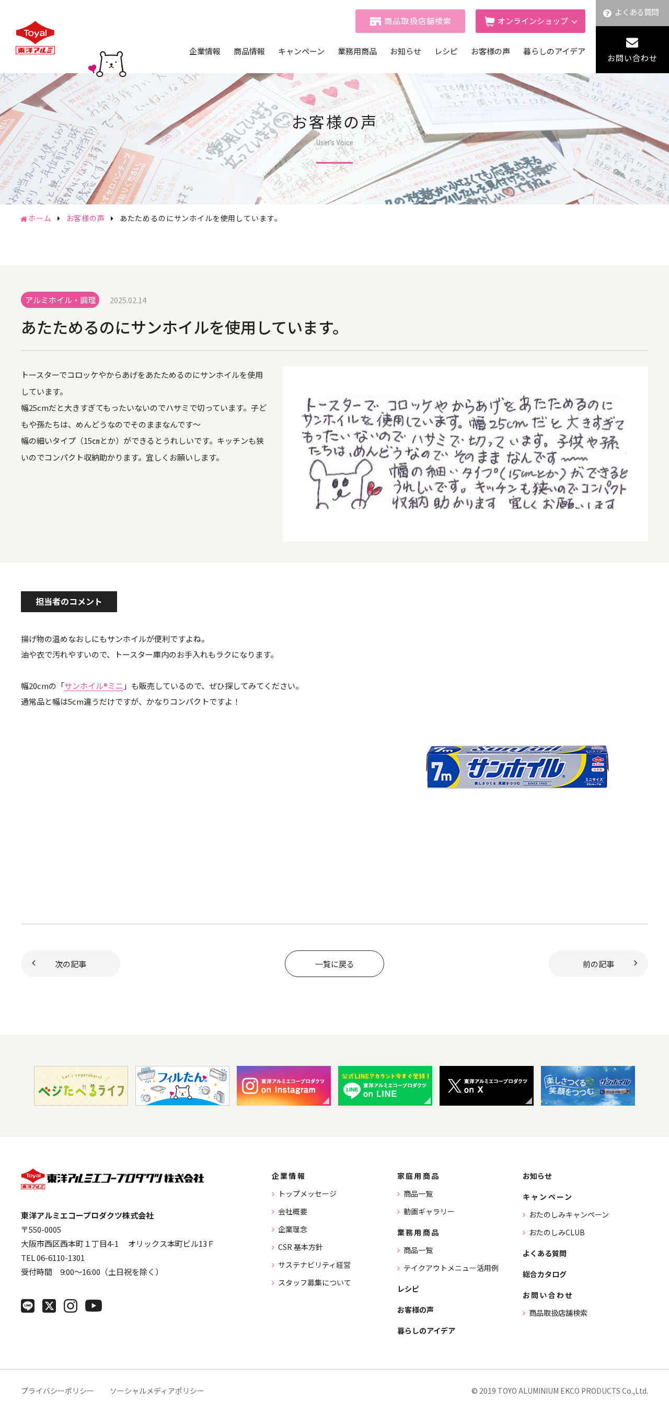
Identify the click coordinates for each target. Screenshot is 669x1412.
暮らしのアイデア (554, 50)
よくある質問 (637, 11)
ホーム (40, 218)
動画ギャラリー (429, 1211)
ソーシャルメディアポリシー (157, 1390)
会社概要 (292, 1211)
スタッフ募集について (314, 1282)
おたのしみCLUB (557, 1232)
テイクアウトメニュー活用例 (451, 1267)
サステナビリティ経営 (314, 1264)
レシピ (446, 50)
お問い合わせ (632, 57)
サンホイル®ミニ (93, 685)
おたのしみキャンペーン (569, 1214)
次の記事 (70, 963)
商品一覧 (418, 1193)
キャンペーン (301, 50)
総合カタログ (545, 1274)
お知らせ (405, 50)
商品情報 (249, 50)
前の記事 (598, 963)
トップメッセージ (307, 1193)
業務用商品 (357, 50)
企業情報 (205, 50)
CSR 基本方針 (300, 1247)
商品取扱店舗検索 (418, 20)
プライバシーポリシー (57, 1390)
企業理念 (292, 1229)
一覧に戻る (334, 963)
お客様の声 (490, 50)
